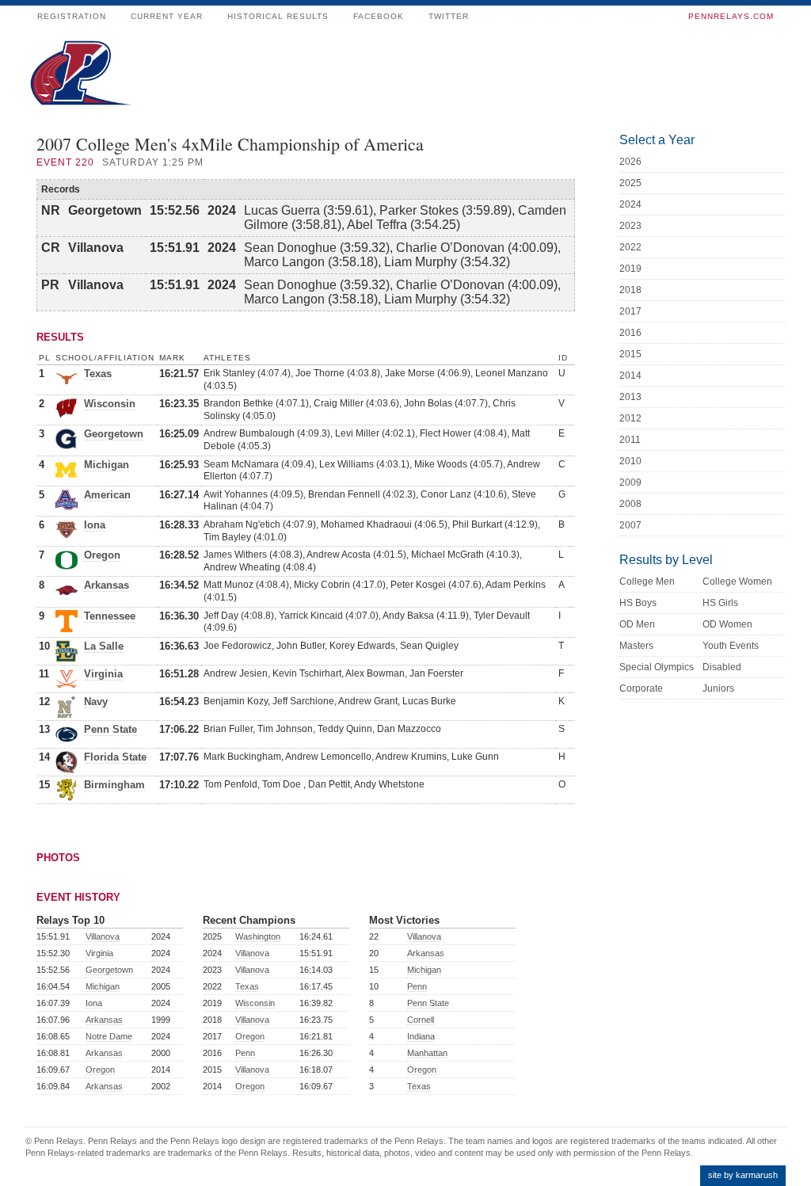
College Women (737, 581)
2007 (630, 525)
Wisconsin (109, 404)
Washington (257, 936)
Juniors (718, 688)
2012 (630, 418)
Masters (636, 645)
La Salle (104, 646)
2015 (630, 354)
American (107, 495)
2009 (630, 482)
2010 (630, 461)
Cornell (420, 1019)
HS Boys (638, 602)
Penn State (110, 729)
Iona (94, 525)
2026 (630, 161)
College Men (647, 581)
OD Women (727, 624)
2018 (630, 290)
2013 (630, 396)
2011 (630, 439)
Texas (98, 373)
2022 (630, 247)
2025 (630, 183)
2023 (630, 225)
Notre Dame (109, 1036)
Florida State (115, 757)
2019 (630, 268)
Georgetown (113, 434)
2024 (630, 204)
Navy (96, 701)
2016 (630, 332)
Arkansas (106, 585)
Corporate (641, 688)
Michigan (106, 465)
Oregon (102, 555)
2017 (630, 311)
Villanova (103, 936)
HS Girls (720, 602)
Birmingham (114, 785)
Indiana (421, 1036)
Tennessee (109, 616)
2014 (630, 375)
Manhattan (427, 1053)
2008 (630, 503)
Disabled (721, 667)
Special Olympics (656, 667)
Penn (245, 1053)
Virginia (103, 674)
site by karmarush (743, 1175)
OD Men (637, 624)
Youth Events (730, 645)
